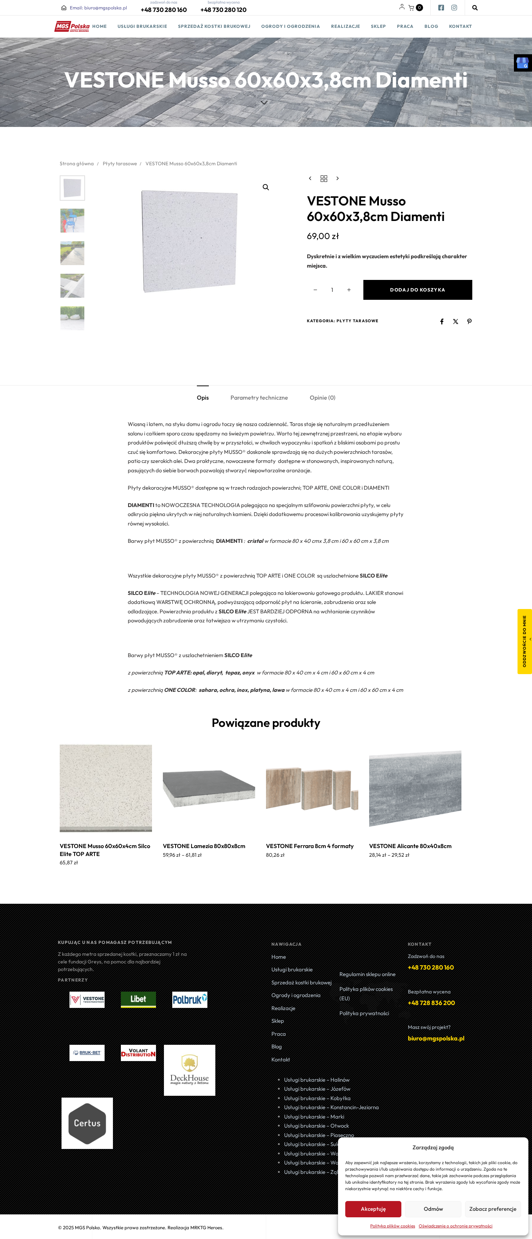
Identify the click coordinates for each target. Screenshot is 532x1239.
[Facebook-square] (441, 7)
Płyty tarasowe (120, 163)
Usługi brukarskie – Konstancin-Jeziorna (331, 1107)
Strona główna (77, 163)
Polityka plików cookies (392, 1226)
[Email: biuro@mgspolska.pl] (64, 7)
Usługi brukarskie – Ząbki (314, 1171)
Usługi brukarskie (142, 26)
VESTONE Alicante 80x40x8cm (410, 846)
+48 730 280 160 (164, 9)
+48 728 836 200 (431, 1002)
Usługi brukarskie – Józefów (317, 1088)
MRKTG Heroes (206, 1227)
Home (99, 26)
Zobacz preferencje (492, 1208)
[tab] (203, 398)
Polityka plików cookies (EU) (366, 993)
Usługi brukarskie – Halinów (317, 1079)
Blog (431, 26)
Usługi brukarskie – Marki (314, 1116)
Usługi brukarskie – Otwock (316, 1125)
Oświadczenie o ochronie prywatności (456, 1226)
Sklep (378, 26)
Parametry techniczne (259, 397)
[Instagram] (454, 7)
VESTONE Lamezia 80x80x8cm (204, 846)
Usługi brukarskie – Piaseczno (319, 1135)
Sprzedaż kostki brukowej (214, 26)
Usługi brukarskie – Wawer (316, 1153)
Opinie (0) (322, 397)
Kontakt (460, 26)
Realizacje (345, 26)
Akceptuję (373, 1208)
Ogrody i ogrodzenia (290, 26)
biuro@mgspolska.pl (436, 1038)
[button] (415, 7)
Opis (203, 397)
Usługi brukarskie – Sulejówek (319, 1144)
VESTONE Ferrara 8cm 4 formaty (310, 846)
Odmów (433, 1208)
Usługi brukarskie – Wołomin (318, 1162)
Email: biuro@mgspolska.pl (98, 7)
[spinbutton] (332, 290)
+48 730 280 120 (223, 9)
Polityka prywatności (364, 1013)
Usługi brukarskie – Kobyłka (317, 1098)
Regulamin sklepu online (367, 974)
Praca (405, 26)
